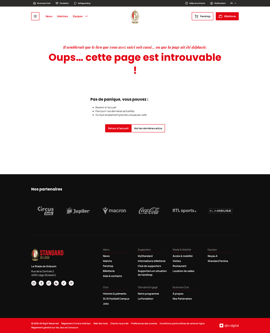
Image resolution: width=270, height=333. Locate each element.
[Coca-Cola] (149, 211)
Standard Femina (218, 261)
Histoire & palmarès (114, 293)
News (49, 16)
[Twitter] (48, 283)
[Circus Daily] (45, 211)
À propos (178, 293)
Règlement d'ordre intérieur (76, 323)
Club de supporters (149, 266)
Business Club (43, 3)
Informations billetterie (151, 261)
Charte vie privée (119, 323)
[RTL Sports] (184, 211)
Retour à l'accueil (118, 128)
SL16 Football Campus (116, 298)
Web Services (100, 323)
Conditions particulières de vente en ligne (182, 323)
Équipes (78, 16)
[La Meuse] (220, 211)
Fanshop (205, 16)
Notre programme (148, 293)
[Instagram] (33, 283)
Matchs (107, 261)
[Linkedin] (56, 283)
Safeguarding (84, 3)
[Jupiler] (78, 211)
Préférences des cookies (144, 323)
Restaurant (179, 266)
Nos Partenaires (182, 298)
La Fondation (145, 298)
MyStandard (219, 3)
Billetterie (230, 16)
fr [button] (231, 3)
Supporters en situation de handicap (152, 272)
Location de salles (183, 271)
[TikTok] (63, 283)
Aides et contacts (197, 3)
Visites (177, 261)
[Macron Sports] (114, 211)
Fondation (64, 3)
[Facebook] (41, 283)
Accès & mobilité (183, 256)
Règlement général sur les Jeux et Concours (54, 327)
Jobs (106, 303)
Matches (62, 16)
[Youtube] (71, 283)
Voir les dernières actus (148, 128)
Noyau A (213, 256)
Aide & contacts (112, 276)
